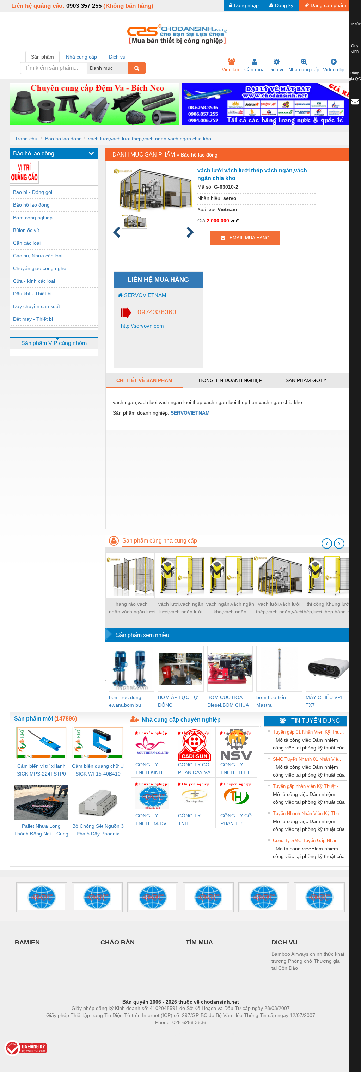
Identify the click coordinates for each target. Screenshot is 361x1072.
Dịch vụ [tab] (117, 57)
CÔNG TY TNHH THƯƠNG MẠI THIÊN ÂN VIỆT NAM (193, 820)
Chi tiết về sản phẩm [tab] (144, 380)
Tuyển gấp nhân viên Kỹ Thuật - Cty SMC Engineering (309, 786)
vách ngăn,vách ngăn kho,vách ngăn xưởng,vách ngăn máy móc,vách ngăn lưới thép (230, 608)
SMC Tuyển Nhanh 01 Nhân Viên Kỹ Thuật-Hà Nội (309, 759)
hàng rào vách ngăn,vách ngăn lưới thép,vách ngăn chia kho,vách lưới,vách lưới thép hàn (132, 608)
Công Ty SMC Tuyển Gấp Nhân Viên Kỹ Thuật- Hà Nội (309, 840)
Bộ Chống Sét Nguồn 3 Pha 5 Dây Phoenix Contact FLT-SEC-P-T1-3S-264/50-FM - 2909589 (97, 830)
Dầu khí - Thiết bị (32, 293)
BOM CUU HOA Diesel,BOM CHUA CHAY (228, 701)
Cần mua (254, 69)
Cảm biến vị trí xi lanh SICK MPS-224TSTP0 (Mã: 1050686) (41, 770)
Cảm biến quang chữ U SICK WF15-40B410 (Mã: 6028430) (98, 770)
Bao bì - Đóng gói (32, 192)
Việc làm (231, 69)
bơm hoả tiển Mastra (271, 701)
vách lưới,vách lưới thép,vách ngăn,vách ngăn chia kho (149, 138)
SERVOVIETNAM (144, 295)
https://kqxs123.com (215, 1033)
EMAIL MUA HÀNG (247, 237)
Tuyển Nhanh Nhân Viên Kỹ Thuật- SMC (309, 813)
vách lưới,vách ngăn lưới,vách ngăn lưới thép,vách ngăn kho (180, 608)
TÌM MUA (199, 942)
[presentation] (327, 543)
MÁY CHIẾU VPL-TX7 (325, 701)
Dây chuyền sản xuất (36, 306)
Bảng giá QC (355, 76)
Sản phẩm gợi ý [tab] (306, 380)
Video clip (333, 69)
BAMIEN (27, 942)
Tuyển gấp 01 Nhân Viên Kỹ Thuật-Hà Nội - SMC (309, 732)
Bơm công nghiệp (33, 217)
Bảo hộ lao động (63, 138)
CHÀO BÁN (117, 942)
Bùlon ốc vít (26, 230)
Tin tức (355, 24)
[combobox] (126, 68)
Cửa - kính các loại (34, 281)
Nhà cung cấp (303, 69)
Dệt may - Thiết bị (33, 319)
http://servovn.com (142, 326)
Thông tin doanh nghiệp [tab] (229, 380)
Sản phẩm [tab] (42, 57)
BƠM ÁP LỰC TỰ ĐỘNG (178, 701)
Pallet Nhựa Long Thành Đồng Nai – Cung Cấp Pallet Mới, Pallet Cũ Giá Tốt (41, 830)
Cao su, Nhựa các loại (37, 255)
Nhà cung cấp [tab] (81, 57)
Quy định (355, 49)
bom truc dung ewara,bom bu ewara (125, 701)
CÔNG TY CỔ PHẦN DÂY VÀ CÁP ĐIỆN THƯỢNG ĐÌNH (194, 769)
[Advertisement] (228, 479)
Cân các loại (27, 243)
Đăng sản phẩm (328, 5)
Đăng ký (284, 5)
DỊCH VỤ (284, 942)
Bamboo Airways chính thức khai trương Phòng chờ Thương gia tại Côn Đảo (307, 961)
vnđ (235, 220)
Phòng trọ (135, 1033)
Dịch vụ (276, 69)
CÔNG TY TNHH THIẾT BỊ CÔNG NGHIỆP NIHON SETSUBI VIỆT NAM (235, 769)
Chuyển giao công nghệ (39, 268)
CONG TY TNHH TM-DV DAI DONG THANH (150, 820)
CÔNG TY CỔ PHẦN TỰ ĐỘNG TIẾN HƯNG (236, 820)
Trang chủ (26, 138)
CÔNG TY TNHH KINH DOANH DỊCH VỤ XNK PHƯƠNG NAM (150, 769)
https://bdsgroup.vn (171, 1033)
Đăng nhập (246, 5)
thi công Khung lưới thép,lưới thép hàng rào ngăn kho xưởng (328, 608)
